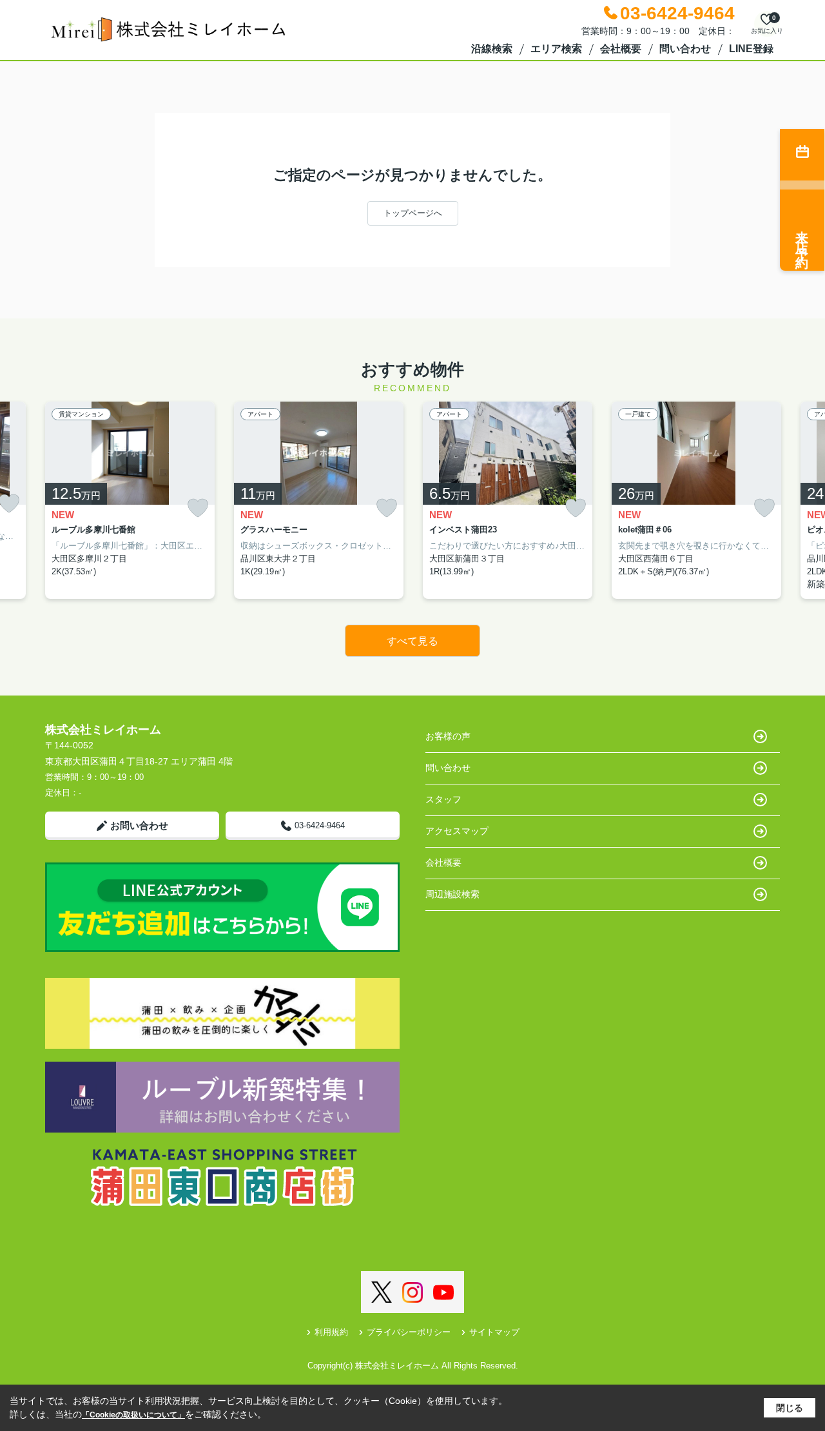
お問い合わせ (139, 825)
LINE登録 (751, 48)
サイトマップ (494, 1332)
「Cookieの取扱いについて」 (133, 1414)
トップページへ (412, 213)
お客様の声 (448, 736)
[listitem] (129, 500)
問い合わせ (685, 48)
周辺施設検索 (452, 894)
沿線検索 (491, 48)
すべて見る (412, 641)
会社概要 (620, 48)
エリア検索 (556, 48)
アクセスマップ (457, 831)
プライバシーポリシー (409, 1332)
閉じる (789, 1408)
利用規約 (331, 1332)
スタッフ (443, 799)
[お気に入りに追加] (198, 508)
